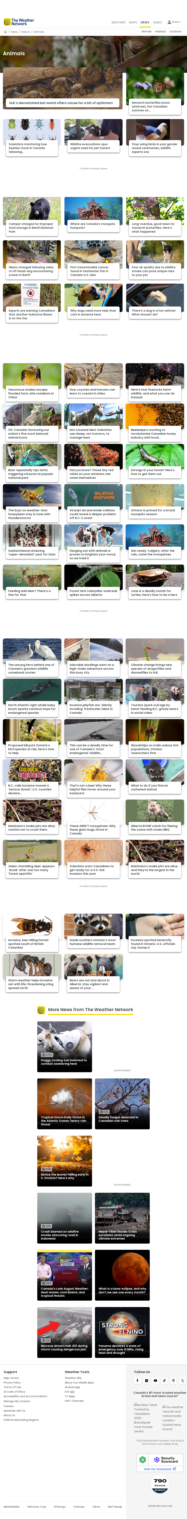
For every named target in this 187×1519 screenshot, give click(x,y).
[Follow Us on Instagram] (146, 1380)
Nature (25, 32)
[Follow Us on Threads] (173, 1380)
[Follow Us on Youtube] (155, 1380)
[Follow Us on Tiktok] (164, 1380)
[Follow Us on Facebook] (137, 1380)
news (14, 32)
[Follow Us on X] (182, 1380)
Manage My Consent (17, 1401)
